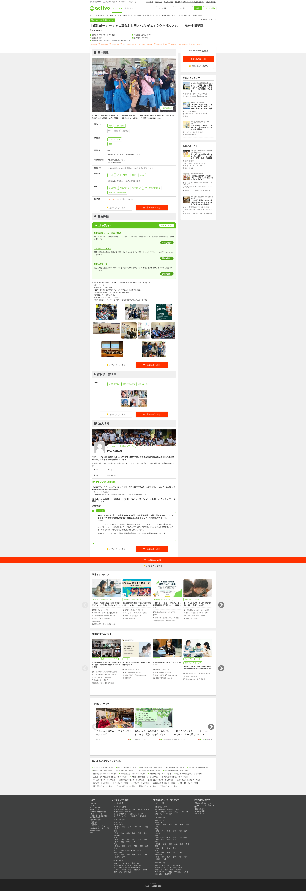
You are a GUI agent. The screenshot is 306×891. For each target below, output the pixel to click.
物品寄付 (143, 816)
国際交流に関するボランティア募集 (131, 780)
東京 (110, 144)
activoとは (149, 2)
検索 (197, 8)
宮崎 (145, 855)
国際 (115, 863)
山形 (146, 827)
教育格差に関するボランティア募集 (160, 780)
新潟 (116, 840)
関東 (115, 831)
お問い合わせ (96, 820)
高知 (174, 848)
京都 (129, 846)
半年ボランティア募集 (120, 783)
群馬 (128, 833)
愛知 (128, 842)
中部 (115, 837)
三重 (133, 842)
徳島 (157, 848)
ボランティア (117, 8)
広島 (139, 850)
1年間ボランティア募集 (140, 783)
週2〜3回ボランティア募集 (102, 786)
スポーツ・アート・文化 (122, 870)
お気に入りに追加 (117, 207)
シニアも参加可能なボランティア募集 (175, 777)
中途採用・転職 (173, 809)
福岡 (116, 855)
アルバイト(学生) (160, 812)
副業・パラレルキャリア (163, 814)
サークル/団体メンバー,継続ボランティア (128, 814)
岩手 (129, 827)
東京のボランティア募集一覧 (106, 15)
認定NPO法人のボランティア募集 (188, 780)
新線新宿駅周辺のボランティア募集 (133, 774)
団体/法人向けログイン (203, 803)
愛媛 (168, 848)
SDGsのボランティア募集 (175, 767)
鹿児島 (117, 857)
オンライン (118, 822)
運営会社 (94, 822)
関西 (115, 844)
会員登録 (177, 2)
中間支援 (137, 870)
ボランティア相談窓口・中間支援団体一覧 (100, 816)
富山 (122, 840)
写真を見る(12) (167, 108)
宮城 (135, 827)
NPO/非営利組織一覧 (98, 812)
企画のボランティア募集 (168, 786)
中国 (115, 848)
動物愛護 (127, 872)
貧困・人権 (118, 867)
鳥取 (122, 850)
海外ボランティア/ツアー (122, 812)
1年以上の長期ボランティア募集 (164, 783)
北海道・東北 (118, 824)
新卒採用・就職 (160, 809)
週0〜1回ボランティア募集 (189, 783)
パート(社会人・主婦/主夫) (178, 812)
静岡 (122, 842)
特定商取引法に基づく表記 (100, 828)
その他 (145, 870)
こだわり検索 (209, 8)
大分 (139, 855)
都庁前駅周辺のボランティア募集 (176, 771)
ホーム (92, 15)
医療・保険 (118, 872)
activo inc (149, 886)
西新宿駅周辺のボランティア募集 (105, 774)
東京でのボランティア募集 (102, 771)
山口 (116, 850)
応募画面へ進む (153, 207)
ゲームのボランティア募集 (125, 786)
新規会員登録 (96, 830)
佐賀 (122, 855)
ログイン (94, 832)
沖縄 (123, 857)
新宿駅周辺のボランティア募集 (160, 774)
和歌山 (117, 846)
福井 (133, 840)
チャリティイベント (121, 816)
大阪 (135, 846)
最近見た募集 (168, 2)
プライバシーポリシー (99, 826)
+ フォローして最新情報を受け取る (121, 446)
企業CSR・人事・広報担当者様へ (193, 2)
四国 (156, 846)
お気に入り (158, 2)
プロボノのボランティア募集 (103, 767)
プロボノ (134, 816)
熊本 (133, 855)
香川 (162, 848)
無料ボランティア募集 (101, 783)
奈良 (146, 846)
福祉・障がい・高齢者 (132, 867)
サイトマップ (96, 809)
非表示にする (166, 225)
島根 (128, 850)
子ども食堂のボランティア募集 (151, 767)
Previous (84, 605)
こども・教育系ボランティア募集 (148, 771)
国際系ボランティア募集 (124, 771)
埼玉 (133, 833)
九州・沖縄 (118, 852)
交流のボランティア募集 (147, 786)
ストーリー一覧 (96, 814)
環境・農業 (138, 865)
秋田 (141, 827)
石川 (128, 840)
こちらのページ (112, 199)
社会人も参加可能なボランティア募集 (188, 774)
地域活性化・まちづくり (122, 865)
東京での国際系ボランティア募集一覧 (131, 15)
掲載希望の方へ (211, 2)
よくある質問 (96, 807)
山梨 (139, 840)
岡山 (133, 850)
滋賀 (123, 846)
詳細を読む (166, 243)
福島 (116, 829)
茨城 (116, 833)
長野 (145, 840)
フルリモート (159, 820)
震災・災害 (136, 863)
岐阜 (116, 842)
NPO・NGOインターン (141, 809)
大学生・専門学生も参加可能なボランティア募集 (110, 777)
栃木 (122, 833)
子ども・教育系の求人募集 (126, 767)
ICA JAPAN (97, 30)
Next (221, 605)
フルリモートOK (114, 139)
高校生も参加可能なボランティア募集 (144, 777)
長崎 (128, 855)
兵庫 (141, 846)
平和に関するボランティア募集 (104, 780)
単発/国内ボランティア (122, 809)
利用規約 (94, 824)
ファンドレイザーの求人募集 (198, 767)
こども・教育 (124, 863)
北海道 (117, 827)
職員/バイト (129, 8)
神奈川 (117, 835)
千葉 (139, 833)
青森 (123, 827)
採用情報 (153, 884)
